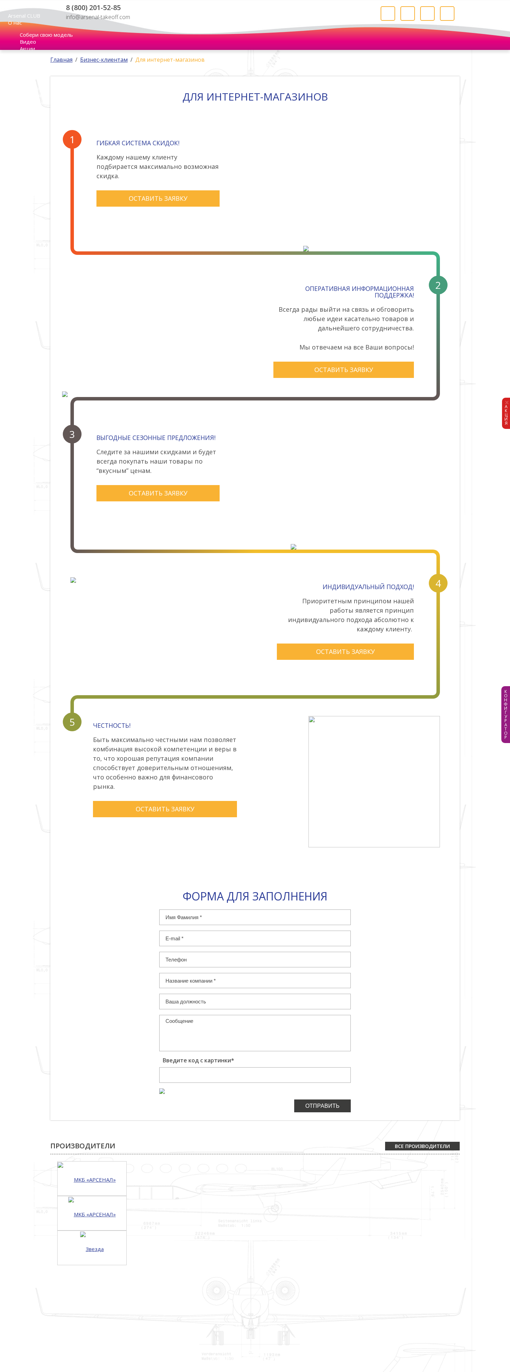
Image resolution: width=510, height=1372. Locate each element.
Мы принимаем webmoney (263, 1338)
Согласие (175, 1363)
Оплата (300, 1350)
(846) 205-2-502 (74, 1354)
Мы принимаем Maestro (226, 1338)
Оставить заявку (158, 198)
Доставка (331, 1350)
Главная (61, 59)
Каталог (270, 1350)
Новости (239, 1350)
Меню (7, 3)
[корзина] (447, 13)
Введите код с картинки (198, 1060)
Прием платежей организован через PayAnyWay (305, 1338)
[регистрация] (407, 13)
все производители (422, 1146)
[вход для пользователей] (388, 13)
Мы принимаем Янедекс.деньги (345, 1338)
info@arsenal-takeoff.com (98, 16)
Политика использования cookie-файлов (306, 1363)
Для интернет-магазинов (170, 59)
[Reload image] (162, 1086)
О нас (15, 22)
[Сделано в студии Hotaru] (428, 1352)
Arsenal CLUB (24, 15)
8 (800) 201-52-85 (93, 7)
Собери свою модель (46, 34)
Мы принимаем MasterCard (194, 1338)
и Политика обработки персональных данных (226, 1363)
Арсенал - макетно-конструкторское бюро (250, 15)
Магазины (225, 1357)
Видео (28, 41)
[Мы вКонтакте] (142, 16)
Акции (27, 48)
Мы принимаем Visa (162, 1338)
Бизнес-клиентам (104, 59)
